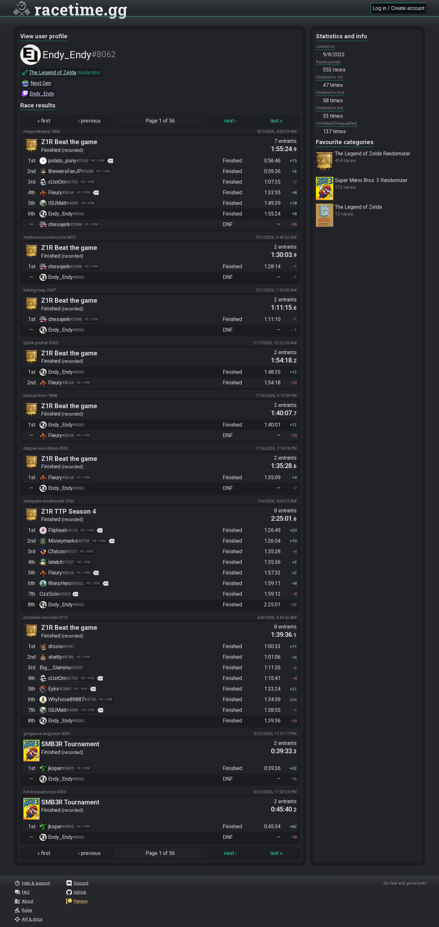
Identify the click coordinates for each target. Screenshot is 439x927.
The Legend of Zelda (52, 72)
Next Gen (41, 83)
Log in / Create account (398, 8)
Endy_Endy (42, 94)
